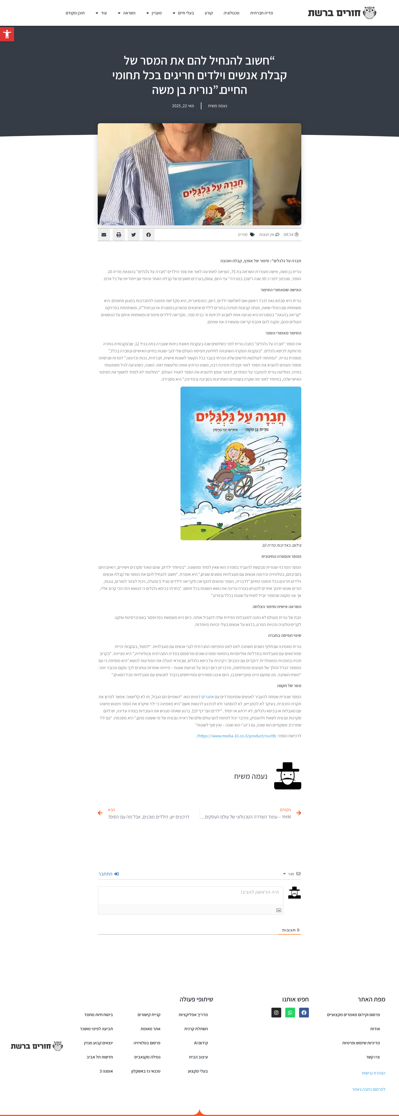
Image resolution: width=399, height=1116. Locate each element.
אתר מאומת (150, 1029)
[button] (7, 34)
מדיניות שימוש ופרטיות (361, 1043)
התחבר (106, 874)
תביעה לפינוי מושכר (96, 1029)
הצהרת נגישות (373, 1073)
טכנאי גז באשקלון (145, 1071)
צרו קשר (373, 1057)
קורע (209, 13)
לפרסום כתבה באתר (368, 1089)
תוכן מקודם (75, 13)
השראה (129, 13)
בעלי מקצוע (198, 1071)
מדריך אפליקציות (193, 1014)
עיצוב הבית (198, 1057)
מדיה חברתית (261, 13)
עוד (104, 13)
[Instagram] (276, 1012)
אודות (375, 1029)
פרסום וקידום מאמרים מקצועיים (353, 1014)
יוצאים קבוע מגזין (98, 1043)
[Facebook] (304, 1012)
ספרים (243, 234)
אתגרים (207, 697)
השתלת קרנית (196, 1029)
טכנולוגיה (231, 13)
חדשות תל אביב (100, 1057)
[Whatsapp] (290, 1012)
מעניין (157, 13)
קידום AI (201, 1043)
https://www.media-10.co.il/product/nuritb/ (236, 736)
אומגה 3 (106, 1071)
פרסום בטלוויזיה (147, 1043)
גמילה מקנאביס (147, 1057)
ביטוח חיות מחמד (98, 1014)
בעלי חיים (186, 13)
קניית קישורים (149, 1014)
